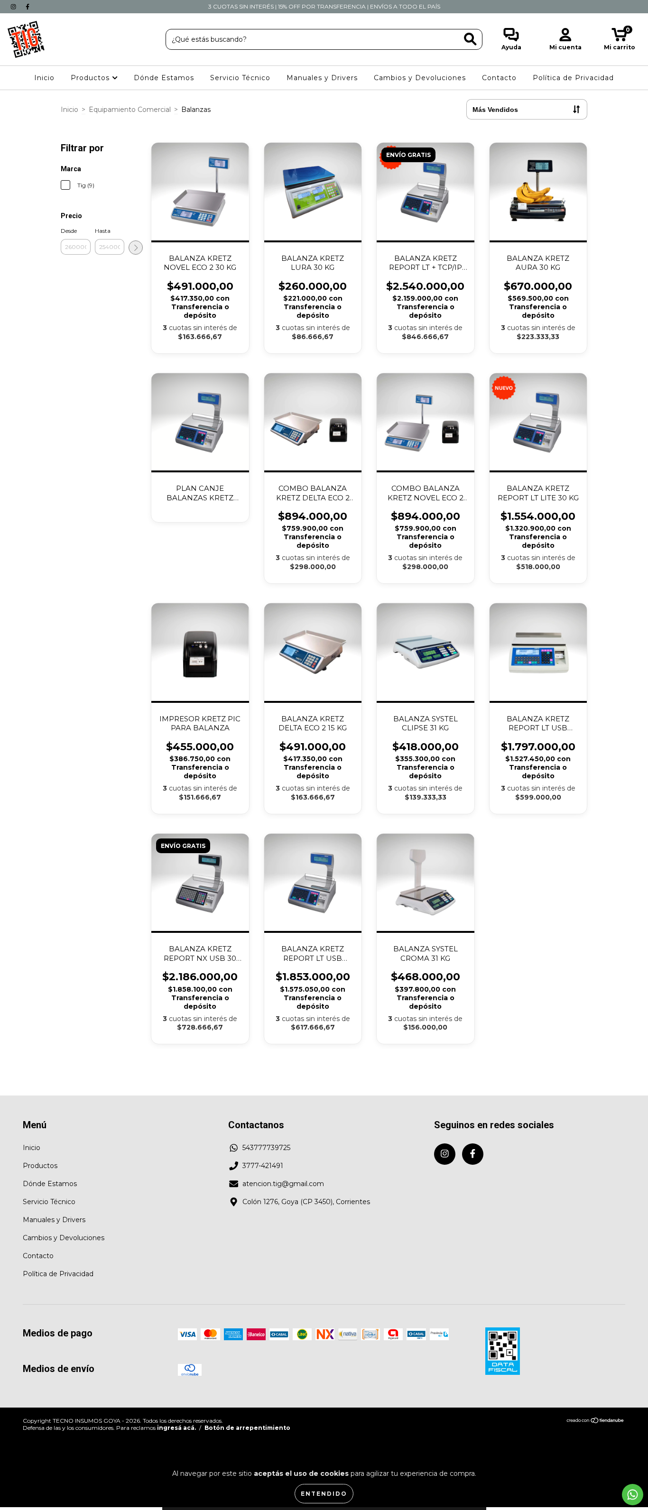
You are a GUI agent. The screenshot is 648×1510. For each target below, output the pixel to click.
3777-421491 (262, 1165)
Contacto (499, 78)
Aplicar (136, 247)
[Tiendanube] (595, 1421)
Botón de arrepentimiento (247, 1427)
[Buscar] (470, 39)
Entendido (324, 1493)
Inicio (44, 78)
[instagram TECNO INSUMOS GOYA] (14, 6)
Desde (69, 230)
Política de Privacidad (573, 78)
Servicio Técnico (240, 78)
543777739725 (266, 1147)
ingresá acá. (176, 1427)
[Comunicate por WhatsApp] (632, 1494)
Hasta (103, 230)
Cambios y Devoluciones (420, 78)
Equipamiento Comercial (130, 109)
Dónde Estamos (164, 78)
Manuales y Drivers (322, 78)
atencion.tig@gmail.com (283, 1183)
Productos (91, 78)
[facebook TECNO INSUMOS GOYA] (27, 6)
